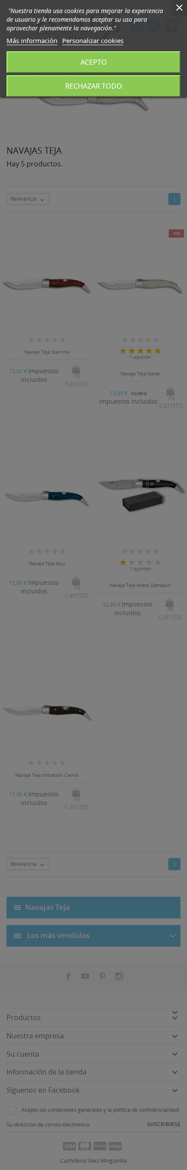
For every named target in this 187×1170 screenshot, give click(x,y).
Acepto (93, 62)
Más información (32, 40)
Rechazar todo (93, 86)
